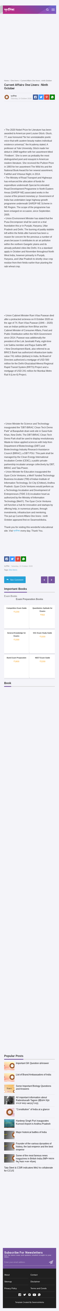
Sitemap (8, 1281)
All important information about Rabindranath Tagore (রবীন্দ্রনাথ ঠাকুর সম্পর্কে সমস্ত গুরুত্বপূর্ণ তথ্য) (32, 1100)
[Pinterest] (46, 97)
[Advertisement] (29, 46)
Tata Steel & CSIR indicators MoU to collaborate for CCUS (28, 1169)
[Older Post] (44, 579)
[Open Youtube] (34, 1294)
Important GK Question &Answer (32, 1063)
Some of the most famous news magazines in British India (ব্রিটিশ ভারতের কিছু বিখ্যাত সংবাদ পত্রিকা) (35, 1158)
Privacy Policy (10, 1288)
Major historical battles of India (31, 1132)
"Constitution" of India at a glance (33, 1109)
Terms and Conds (39, 1288)
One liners (13, 570)
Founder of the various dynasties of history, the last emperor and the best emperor (34, 1146)
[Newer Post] (51, 579)
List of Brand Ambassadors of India (33, 1074)
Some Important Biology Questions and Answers (33, 1087)
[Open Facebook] (19, 1294)
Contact (34, 1275)
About (7, 1275)
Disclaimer (35, 1281)
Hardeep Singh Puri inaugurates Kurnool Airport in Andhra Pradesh (33, 1122)
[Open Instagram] (29, 1294)
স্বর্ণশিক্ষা (16, 531)
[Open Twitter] (24, 1294)
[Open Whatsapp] (39, 1294)
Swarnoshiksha (38, 1302)
